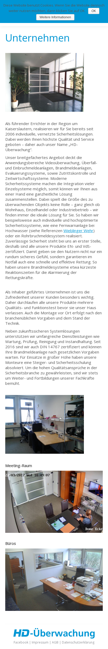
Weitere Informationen (55, 17)
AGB (55, 642)
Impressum (40, 642)
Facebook (21, 642)
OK (93, 11)
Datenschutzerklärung (78, 642)
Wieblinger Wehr (78, 230)
